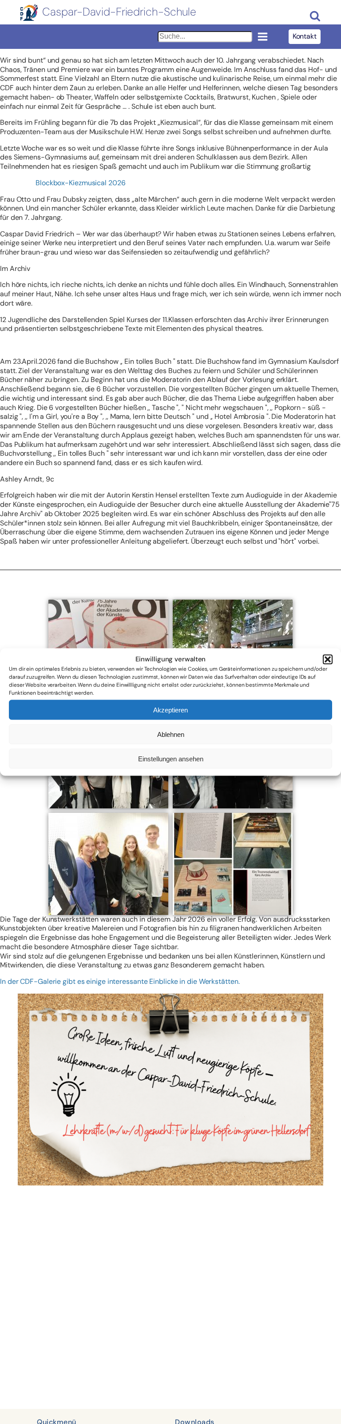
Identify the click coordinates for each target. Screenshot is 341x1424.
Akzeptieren (170, 709)
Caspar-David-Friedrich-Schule (119, 12)
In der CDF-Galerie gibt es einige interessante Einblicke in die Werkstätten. (119, 981)
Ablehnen (170, 734)
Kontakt (305, 36)
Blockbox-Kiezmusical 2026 (81, 182)
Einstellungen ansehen (170, 758)
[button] (327, 659)
